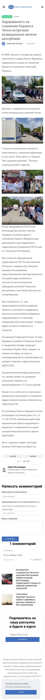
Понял (21, 692)
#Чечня (13, 456)
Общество (7, 16)
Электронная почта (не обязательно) (19, 502)
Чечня (16, 16)
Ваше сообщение (9, 518)
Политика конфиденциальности (18, 687)
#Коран (33, 456)
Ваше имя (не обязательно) (14, 492)
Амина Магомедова (15, 43)
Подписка (22, 639)
